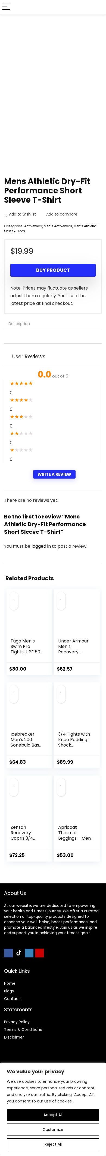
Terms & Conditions (23, 1029)
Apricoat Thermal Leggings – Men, (75, 832)
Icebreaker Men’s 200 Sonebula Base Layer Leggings (26, 742)
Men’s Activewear (58, 226)
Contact (12, 998)
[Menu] (6, 7)
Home (9, 983)
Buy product (53, 270)
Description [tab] (19, 323)
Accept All (53, 1114)
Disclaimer (14, 1037)
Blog (8, 991)
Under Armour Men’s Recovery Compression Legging (73, 652)
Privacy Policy (17, 1022)
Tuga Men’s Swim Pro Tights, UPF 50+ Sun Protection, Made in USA (27, 652)
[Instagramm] (29, 953)
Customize (53, 1129)
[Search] (97, 7)
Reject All (53, 1144)
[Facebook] (8, 953)
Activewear (33, 226)
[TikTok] (18, 953)
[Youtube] (39, 953)
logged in (42, 546)
